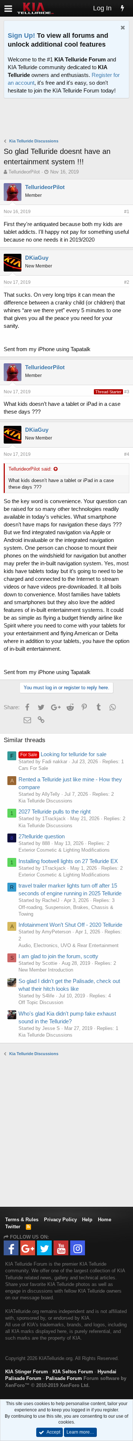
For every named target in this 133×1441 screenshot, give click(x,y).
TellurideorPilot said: (30, 469)
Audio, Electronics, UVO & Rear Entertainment (68, 945)
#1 (126, 211)
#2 (126, 282)
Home (104, 1219)
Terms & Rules (21, 1219)
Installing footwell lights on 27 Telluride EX (68, 861)
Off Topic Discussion (40, 1002)
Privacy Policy (60, 1219)
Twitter (12, 1226)
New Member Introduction (45, 970)
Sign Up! (21, 35)
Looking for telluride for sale (63, 754)
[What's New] (122, 8)
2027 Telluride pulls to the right (54, 811)
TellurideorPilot (24, 172)
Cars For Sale (33, 768)
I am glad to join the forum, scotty (58, 956)
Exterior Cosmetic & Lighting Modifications (64, 850)
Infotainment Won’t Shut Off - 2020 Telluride (70, 925)
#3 (126, 391)
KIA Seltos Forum (72, 1371)
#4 (126, 454)
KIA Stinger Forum (26, 1371)
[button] (8, 8)
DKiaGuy (36, 258)
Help (87, 1219)
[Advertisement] (68, 119)
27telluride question (41, 836)
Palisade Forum (64, 1378)
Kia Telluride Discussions (45, 801)
